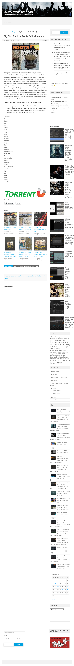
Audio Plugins (8, 23)
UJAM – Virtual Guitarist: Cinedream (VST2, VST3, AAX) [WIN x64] (63, 566)
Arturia (54, 336)
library (53, 346)
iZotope (63, 342)
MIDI (52, 349)
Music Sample (56, 393)
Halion (59, 340)
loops (66, 347)
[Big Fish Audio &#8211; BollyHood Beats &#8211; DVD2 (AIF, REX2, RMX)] (10, 243)
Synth (58, 357)
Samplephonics (54, 353)
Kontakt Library (62, 344)
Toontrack (61, 358)
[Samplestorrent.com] (37, 16)
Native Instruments (57, 350)
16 (67, 587)
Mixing (57, 349)
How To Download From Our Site (12, 638)
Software (37, 19)
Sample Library (57, 352)
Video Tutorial (58, 360)
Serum (67, 353)
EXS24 (56, 340)
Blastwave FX (53, 338)
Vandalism (52, 360)
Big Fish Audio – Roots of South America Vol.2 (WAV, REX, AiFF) (25, 254)
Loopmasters (60, 347)
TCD (58, 358)
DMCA (5, 635)
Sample (54, 388)
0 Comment (44, 40)
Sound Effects (57, 355)
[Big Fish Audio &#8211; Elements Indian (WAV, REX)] (40, 219)
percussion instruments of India (26, 266)
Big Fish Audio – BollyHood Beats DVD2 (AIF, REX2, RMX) (40, 254)
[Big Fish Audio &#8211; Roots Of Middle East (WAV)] (25, 219)
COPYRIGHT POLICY (9, 633)
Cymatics (65, 338)
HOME (5, 630)
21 (62, 590)
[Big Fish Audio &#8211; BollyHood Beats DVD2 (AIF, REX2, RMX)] (40, 243)
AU (57, 336)
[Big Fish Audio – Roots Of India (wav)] (10, 219)
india (15, 266)
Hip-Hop (63, 340)
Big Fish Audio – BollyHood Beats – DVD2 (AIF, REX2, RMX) (10, 254)
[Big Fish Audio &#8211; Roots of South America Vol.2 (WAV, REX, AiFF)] (25, 243)
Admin (7, 40)
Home (5, 19)
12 (58, 587)
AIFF (51, 336)
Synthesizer (64, 357)
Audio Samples (16, 19)
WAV (37, 266)
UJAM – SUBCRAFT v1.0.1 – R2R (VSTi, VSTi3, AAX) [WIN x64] (63, 411)
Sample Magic (64, 352)
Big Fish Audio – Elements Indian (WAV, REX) (40, 229)
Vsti (54, 363)
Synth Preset (53, 358)
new (65, 350)
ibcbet (51, 652)
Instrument (55, 342)
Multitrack (63, 349)
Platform (54, 380)
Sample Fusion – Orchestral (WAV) (36, 276)
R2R (68, 350)
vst (64, 360)
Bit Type (54, 374)
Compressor (60, 338)
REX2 (52, 352)
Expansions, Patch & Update (59, 377)
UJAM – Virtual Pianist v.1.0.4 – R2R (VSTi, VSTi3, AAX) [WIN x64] (62, 507)
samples (61, 354)
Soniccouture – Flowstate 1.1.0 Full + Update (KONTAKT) (63, 493)
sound (52, 355)
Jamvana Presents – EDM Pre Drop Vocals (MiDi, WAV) (63, 500)
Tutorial (27, 19)
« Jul (53, 599)
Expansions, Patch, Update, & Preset (55, 19)
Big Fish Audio (61, 336)
